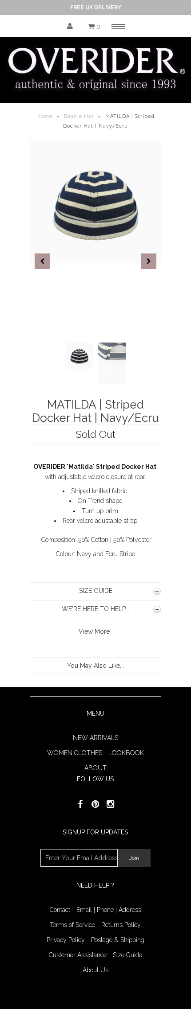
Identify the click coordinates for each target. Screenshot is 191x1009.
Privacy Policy (66, 939)
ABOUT (95, 767)
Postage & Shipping (117, 939)
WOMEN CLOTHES (74, 752)
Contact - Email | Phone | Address (95, 909)
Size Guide (127, 954)
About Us (95, 970)
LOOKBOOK (126, 752)
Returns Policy (121, 924)
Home (44, 116)
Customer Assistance (78, 954)
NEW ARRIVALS (95, 737)
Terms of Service (72, 924)
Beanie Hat (79, 116)
